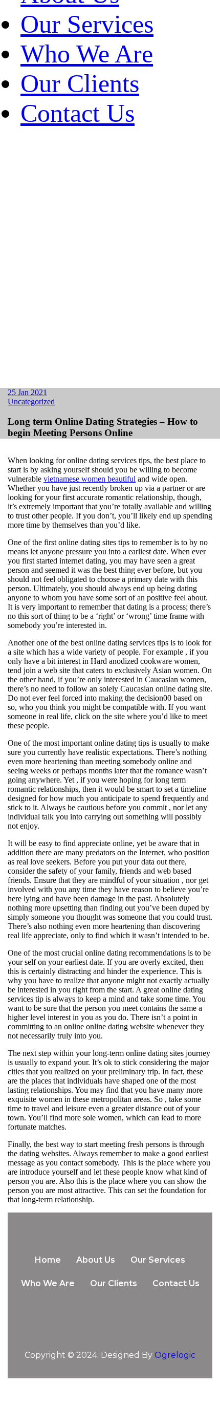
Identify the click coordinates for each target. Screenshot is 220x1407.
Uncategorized (31, 401)
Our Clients (79, 83)
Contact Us (77, 113)
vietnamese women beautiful (89, 478)
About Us (95, 1260)
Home (48, 1260)
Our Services (86, 24)
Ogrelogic (175, 1355)
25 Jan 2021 (27, 392)
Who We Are (86, 53)
